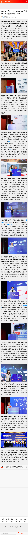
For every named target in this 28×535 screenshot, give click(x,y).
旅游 (16, 521)
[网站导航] (26, 1)
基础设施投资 (11, 224)
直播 (7, 519)
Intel (9, 141)
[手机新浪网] (2, 1)
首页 (6, 526)
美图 (12, 519)
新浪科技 (7, 1)
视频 (3, 519)
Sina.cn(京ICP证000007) (10, 529)
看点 (20, 519)
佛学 (20, 521)
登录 (21, 526)
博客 (16, 519)
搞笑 (3, 521)
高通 (10, 150)
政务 (25, 519)
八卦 (7, 521)
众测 (25, 521)
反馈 (16, 526)
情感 (12, 521)
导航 (11, 526)
